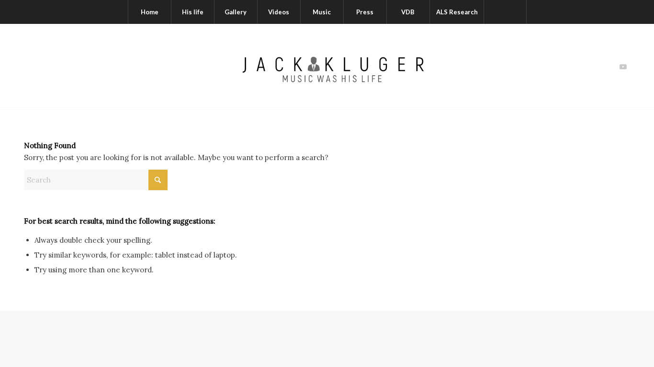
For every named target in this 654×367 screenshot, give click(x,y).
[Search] (505, 12)
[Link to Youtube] (623, 67)
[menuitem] (149, 12)
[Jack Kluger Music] (327, 66)
